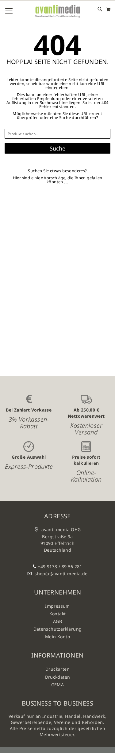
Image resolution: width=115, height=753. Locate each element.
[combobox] (57, 134)
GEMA (57, 685)
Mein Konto (57, 636)
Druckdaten (57, 677)
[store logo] (57, 11)
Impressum (57, 606)
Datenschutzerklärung (57, 629)
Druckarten (57, 669)
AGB (57, 621)
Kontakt (57, 614)
